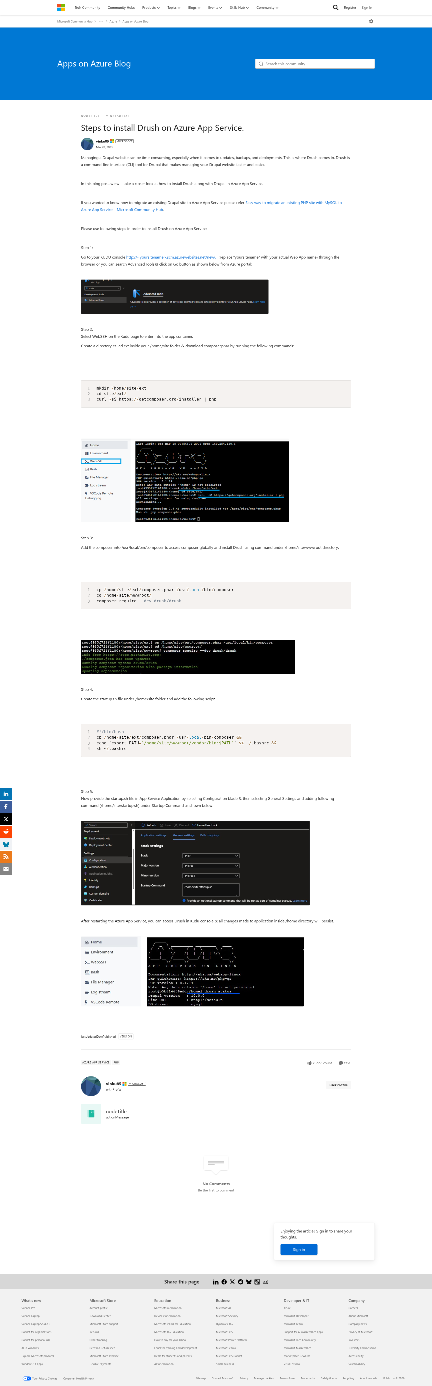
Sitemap (201, 1378)
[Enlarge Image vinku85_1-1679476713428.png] (185, 480)
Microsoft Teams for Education (172, 1324)
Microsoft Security (227, 1316)
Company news (357, 1324)
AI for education (164, 1364)
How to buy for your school (170, 1340)
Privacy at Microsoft (360, 1332)
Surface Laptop (31, 1316)
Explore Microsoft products (38, 1356)
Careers (353, 1308)
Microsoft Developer (296, 1316)
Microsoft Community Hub (74, 21)
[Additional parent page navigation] (101, 21)
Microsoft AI (223, 1308)
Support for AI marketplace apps (303, 1332)
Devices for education (167, 1316)
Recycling (348, 1378)
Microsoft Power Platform (231, 1340)
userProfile (339, 1084)
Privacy (244, 1378)
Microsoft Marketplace (297, 1348)
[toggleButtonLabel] (371, 21)
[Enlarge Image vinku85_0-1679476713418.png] (174, 297)
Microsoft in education (168, 1308)
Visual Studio (292, 1364)
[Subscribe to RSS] (257, 1281)
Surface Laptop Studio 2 (36, 1324)
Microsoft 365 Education (169, 1332)
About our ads (368, 1378)
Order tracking (98, 1340)
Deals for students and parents (173, 1356)
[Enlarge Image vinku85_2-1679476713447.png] (188, 657)
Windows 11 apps (32, 1364)
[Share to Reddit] (240, 1281)
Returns (94, 1332)
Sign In (367, 7)
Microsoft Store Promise (104, 1356)
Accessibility (356, 1356)
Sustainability (356, 1364)
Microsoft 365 (224, 1332)
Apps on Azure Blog (135, 21)
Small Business (225, 1364)
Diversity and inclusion (362, 1348)
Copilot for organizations (37, 1332)
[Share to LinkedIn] (215, 1281)
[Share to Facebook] (224, 1281)
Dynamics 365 (224, 1324)
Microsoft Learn (293, 1324)
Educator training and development (175, 1348)
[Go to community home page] (61, 7)
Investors (354, 1340)
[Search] (336, 8)
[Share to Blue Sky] (249, 1281)
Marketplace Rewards (297, 1356)
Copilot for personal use (36, 1340)
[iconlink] (91, 1114)
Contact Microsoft (223, 1378)
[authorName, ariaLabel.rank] (87, 144)
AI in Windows (30, 1348)
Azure (113, 21)
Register (350, 7)
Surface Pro (28, 1308)
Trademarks (308, 1378)
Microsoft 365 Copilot (229, 1356)
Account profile (99, 1308)
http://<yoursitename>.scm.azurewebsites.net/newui (172, 257)
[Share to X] (232, 1281)
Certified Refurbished (102, 1348)
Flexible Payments (100, 1364)
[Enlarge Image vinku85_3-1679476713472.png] (195, 863)
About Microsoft (358, 1316)
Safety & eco (328, 1378)
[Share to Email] (265, 1281)
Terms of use (287, 1378)
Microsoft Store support (104, 1324)
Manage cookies (264, 1378)
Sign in (299, 1249)
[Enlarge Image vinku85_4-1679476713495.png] (192, 971)
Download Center (100, 1316)
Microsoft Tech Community (300, 1340)
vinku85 (102, 141)
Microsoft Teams (226, 1348)
